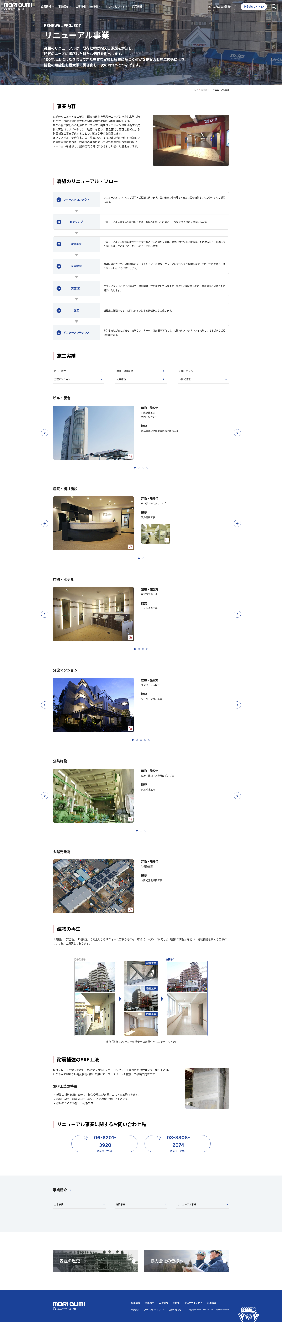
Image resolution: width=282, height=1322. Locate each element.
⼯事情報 (163, 1302)
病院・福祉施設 (124, 370)
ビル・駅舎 (60, 370)
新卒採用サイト (252, 6)
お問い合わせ (175, 1309)
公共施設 (121, 379)
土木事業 (58, 1204)
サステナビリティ (193, 1302)
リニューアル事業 (186, 1204)
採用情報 (137, 6)
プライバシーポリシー (154, 1309)
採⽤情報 (211, 1302)
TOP (196, 90)
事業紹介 (205, 90)
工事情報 (81, 6)
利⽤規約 (135, 1309)
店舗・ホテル (186, 370)
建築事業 (120, 1204)
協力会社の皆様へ (222, 6)
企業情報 (135, 1302)
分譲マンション (62, 379)
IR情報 (176, 1302)
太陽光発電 (185, 379)
